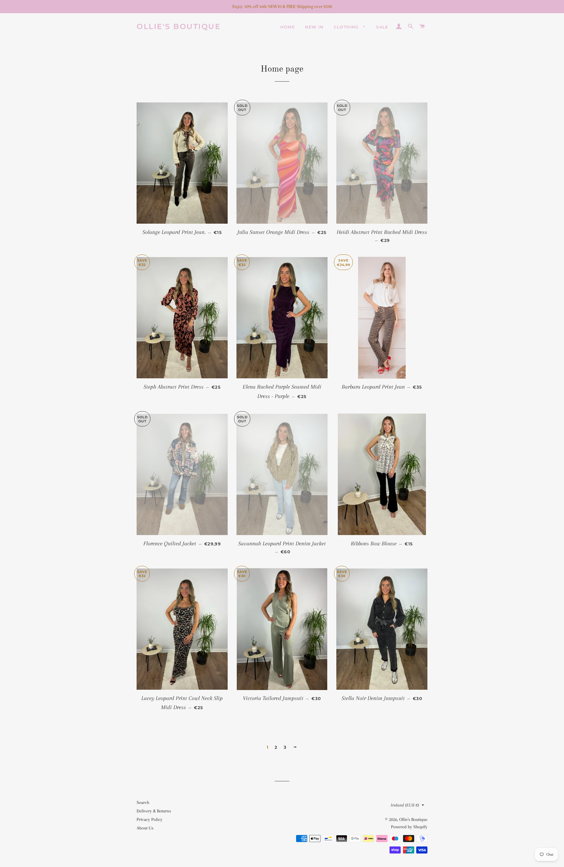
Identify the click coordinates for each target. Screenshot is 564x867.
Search (143, 802)
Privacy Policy (149, 819)
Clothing (347, 27)
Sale (382, 27)
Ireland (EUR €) (405, 805)
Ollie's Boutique (179, 26)
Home (287, 27)
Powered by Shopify (409, 826)
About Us (145, 828)
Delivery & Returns (154, 811)
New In (314, 27)
